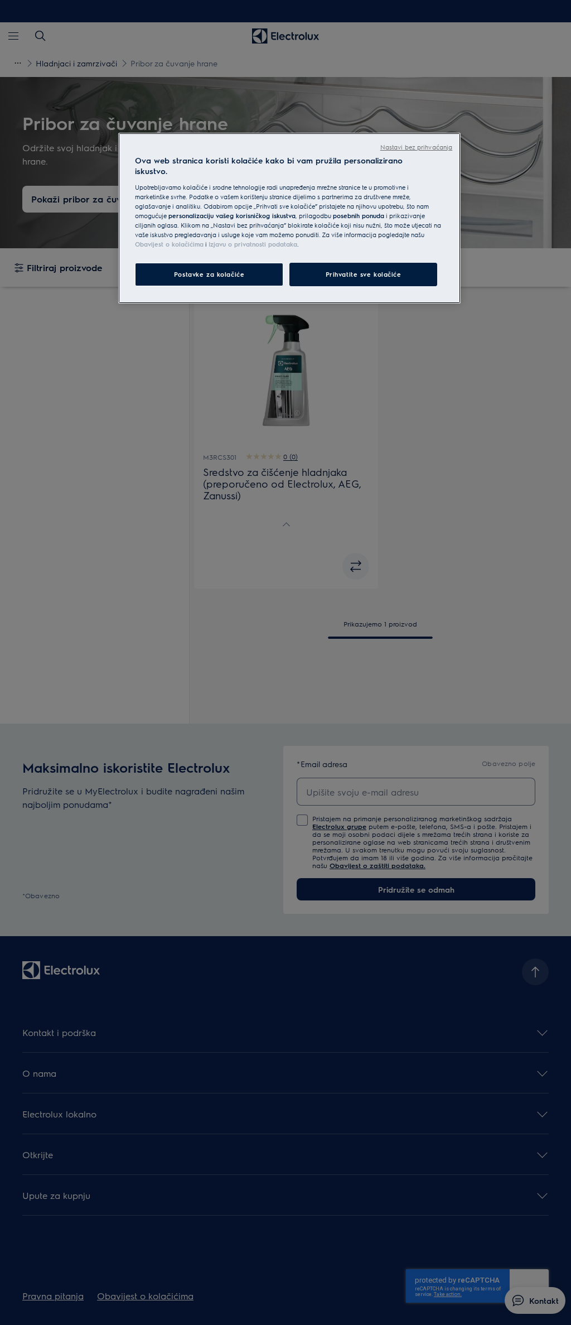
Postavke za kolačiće (209, 274)
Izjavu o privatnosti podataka (253, 244)
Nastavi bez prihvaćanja (416, 147)
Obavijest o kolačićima (169, 244)
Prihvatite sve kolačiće (363, 274)
